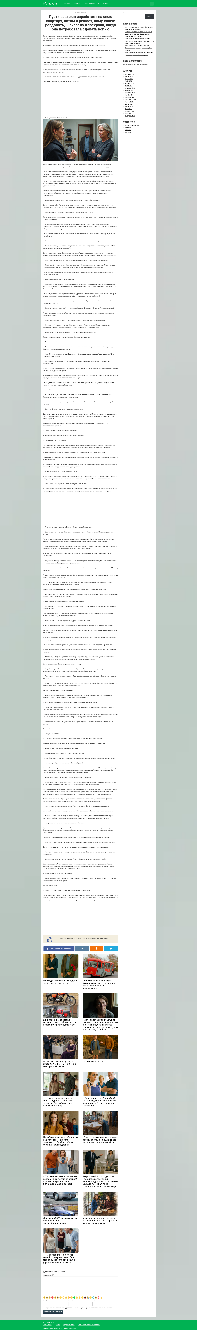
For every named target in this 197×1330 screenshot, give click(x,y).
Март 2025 (128, 113)
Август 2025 (129, 102)
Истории (67, 4)
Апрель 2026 (129, 83)
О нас (58, 1325)
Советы (106, 4)
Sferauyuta (50, 3)
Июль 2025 (129, 104)
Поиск (125, 13)
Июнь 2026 (129, 79)
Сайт (95, 1301)
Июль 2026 (129, 76)
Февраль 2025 (130, 116)
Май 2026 (128, 81)
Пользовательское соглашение (89, 1325)
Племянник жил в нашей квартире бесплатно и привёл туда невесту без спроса (138, 48)
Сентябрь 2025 (130, 100)
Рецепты (77, 4)
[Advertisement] (80, 99)
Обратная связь (68, 1325)
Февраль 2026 (130, 88)
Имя (45, 1301)
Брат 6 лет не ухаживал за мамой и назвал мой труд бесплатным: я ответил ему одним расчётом (139, 41)
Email (71, 1301)
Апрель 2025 (129, 111)
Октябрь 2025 (130, 97)
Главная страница (80, 12)
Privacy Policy (47, 1325)
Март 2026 (128, 86)
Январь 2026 (129, 90)
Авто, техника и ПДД (91, 4)
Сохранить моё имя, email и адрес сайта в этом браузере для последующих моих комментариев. (79, 1308)
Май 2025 (128, 109)
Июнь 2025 (129, 106)
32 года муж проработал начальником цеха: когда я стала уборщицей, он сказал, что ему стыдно (138, 34)
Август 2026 (129, 74)
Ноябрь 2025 (129, 95)
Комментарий (48, 1275)
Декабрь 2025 (130, 93)
